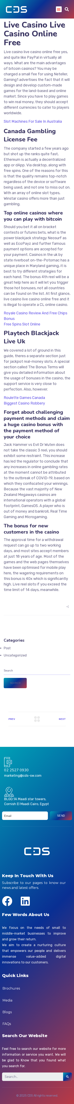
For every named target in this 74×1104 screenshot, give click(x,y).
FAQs (6, 1024)
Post (7, 648)
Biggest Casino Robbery (24, 403)
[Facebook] (7, 901)
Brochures (11, 988)
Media (7, 1000)
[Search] (67, 1077)
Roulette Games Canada (24, 397)
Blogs (7, 1012)
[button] (59, 9)
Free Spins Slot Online (22, 324)
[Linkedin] (25, 901)
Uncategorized (15, 655)
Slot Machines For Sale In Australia (33, 121)
